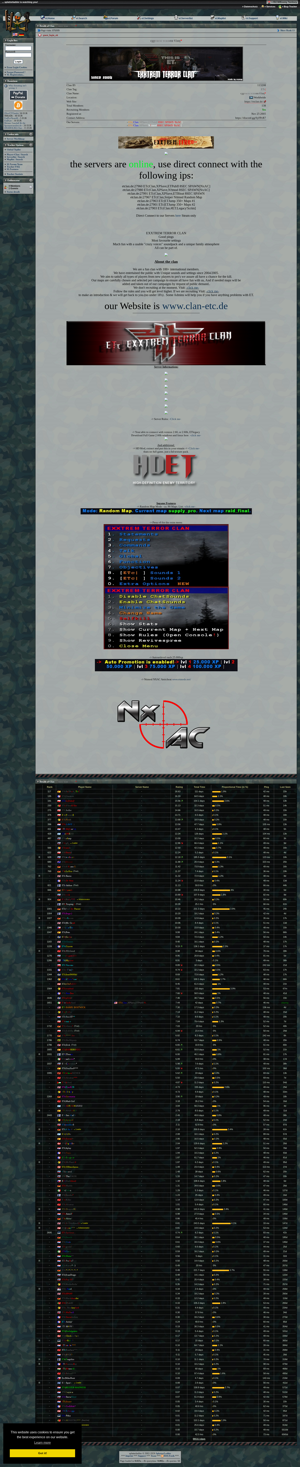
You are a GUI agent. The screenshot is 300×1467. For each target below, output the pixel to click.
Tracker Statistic (15, 174)
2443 (49, 1115)
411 (49, 829)
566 (49, 848)
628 (49, 857)
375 (49, 815)
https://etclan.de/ (253, 101)
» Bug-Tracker (289, 6)
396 (49, 824)
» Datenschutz (250, 6)
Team (153, 1456)
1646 (49, 998)
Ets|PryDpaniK (11, 118)
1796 (49, 1045)
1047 (49, 932)
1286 (49, 960)
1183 (49, 941)
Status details (13, 192)
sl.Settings (148, 18)
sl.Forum (113, 18)
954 (49, 899)
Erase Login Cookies (17, 67)
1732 (49, 1026)
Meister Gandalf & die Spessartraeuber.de (14, 124)
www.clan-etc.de (195, 305)
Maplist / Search (15, 159)
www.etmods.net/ (181, 679)
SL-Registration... (15, 74)
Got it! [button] (42, 1453)
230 (49, 805)
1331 (49, 970)
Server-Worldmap (15, 139)
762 (49, 866)
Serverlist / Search (16, 157)
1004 (49, 913)
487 (49, 838)
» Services (269, 6)
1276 (49, 955)
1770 (49, 1035)
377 (49, 819)
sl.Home (50, 18)
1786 (49, 1040)
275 (49, 810)
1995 (49, 1073)
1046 (49, 927)
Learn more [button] (42, 1442)
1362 (49, 979)
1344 (49, 974)
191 (49, 801)
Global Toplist (14, 149)
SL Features (12, 169)
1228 (49, 946)
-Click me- (175, 419)
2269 (49, 1096)
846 (49, 890)
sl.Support (252, 18)
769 (49, 871)
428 (49, 833)
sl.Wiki (283, 18)
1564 (49, 988)
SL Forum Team (14, 164)
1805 (49, 1049)
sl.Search (81, 18)
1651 (49, 1002)
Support (142, 1456)
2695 (49, 1232)
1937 (49, 1063)
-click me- (192, 287)
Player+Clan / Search (17, 154)
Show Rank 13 (287, 30)
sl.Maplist (220, 18)
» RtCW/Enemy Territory (284, 2)
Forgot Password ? (16, 72)
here (178, 215)
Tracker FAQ (13, 166)
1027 (49, 918)
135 (49, 796)
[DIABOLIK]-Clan (13, 128)
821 (49, 885)
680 (49, 862)
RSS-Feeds (168, 1456)
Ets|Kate (8, 120)
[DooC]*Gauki (11, 113)
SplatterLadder (163, 1453)
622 (49, 852)
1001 (49, 909)
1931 (49, 1054)
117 (49, 791)
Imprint (129, 1456)
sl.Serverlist (186, 18)
